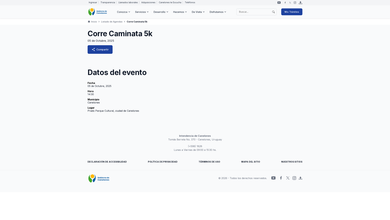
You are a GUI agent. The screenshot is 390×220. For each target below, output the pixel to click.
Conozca (122, 11)
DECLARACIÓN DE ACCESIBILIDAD (107, 161)
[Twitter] (290, 2)
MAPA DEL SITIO (250, 161)
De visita (197, 11)
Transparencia (108, 2)
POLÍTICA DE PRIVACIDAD (162, 161)
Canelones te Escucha (170, 2)
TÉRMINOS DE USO (209, 161)
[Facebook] (285, 2)
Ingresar (93, 2)
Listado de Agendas (111, 21)
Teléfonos (190, 2)
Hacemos (178, 11)
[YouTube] (279, 2)
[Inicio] (98, 12)
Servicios (140, 11)
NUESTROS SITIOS (291, 161)
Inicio (94, 21)
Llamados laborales (128, 2)
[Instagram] (295, 2)
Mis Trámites (292, 12)
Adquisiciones (148, 2)
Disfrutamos (216, 11)
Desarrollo (159, 11)
